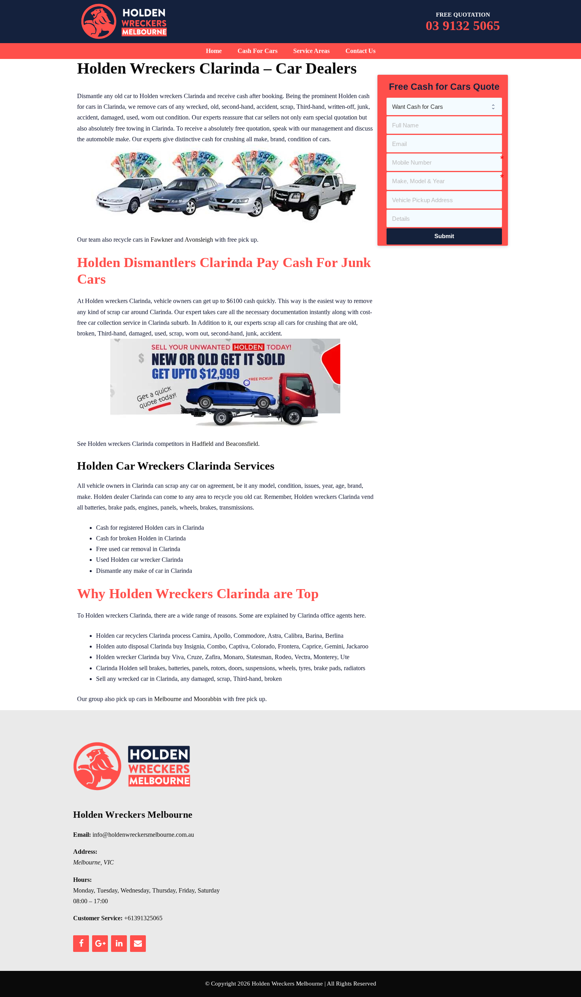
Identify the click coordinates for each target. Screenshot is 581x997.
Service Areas (311, 50)
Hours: (82, 879)
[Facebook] (81, 943)
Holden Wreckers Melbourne (132, 814)
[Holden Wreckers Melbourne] (124, 20)
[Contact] (138, 943)
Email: (82, 834)
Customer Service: (98, 918)
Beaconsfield (242, 443)
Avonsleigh (199, 239)
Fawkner (162, 239)
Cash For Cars (257, 50)
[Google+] (100, 943)
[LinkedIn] (119, 943)
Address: (85, 851)
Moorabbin (207, 699)
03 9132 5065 (463, 25)
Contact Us (360, 50)
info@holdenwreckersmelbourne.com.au (143, 834)
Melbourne (167, 699)
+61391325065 (143, 918)
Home (214, 50)
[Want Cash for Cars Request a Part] (444, 106)
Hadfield (202, 443)
